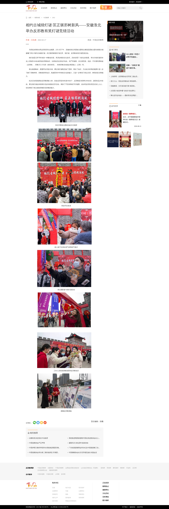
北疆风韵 (50, 468)
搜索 (141, 8)
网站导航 (42, 2)
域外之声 (55, 497)
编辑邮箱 (132, 507)
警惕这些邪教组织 (70, 501)
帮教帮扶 (81, 494)
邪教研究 (55, 494)
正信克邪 (44, 8)
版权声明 (140, 507)
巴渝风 (128, 468)
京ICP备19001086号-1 (42, 507)
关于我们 (125, 507)
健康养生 (64, 8)
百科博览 (83, 8)
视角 (66, 494)
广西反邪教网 (59, 468)
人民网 (57, 474)
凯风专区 (37, 17)
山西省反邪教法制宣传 (72, 468)
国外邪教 (55, 501)
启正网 (134, 468)
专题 (66, 491)
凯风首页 (30, 2)
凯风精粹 (81, 497)
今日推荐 (46, 17)
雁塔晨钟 (115, 468)
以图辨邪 (55, 491)
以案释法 (81, 491)
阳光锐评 (81, 487)
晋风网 (103, 468)
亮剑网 (109, 468)
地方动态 (68, 487)
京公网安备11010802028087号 (59, 507)
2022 (53, 17)
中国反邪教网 (42, 468)
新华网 (63, 474)
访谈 (53, 487)
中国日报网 (41, 474)
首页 (30, 17)
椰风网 (122, 468)
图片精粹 (93, 8)
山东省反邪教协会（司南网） (90, 468)
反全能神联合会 (42, 470)
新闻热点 (54, 8)
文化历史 (73, 8)
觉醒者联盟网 (53, 470)
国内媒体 (68, 497)
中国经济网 (49, 474)
